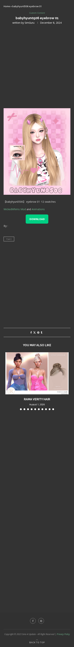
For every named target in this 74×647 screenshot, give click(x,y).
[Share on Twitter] (34, 332)
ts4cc (9, 239)
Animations (38, 209)
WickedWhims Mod (15, 209)
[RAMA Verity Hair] (37, 373)
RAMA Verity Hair (37, 399)
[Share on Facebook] (31, 332)
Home (7, 6)
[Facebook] (33, 621)
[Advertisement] (37, 66)
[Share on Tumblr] (41, 332)
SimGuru (29, 22)
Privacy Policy (63, 634)
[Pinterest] (41, 621)
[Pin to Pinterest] (38, 332)
